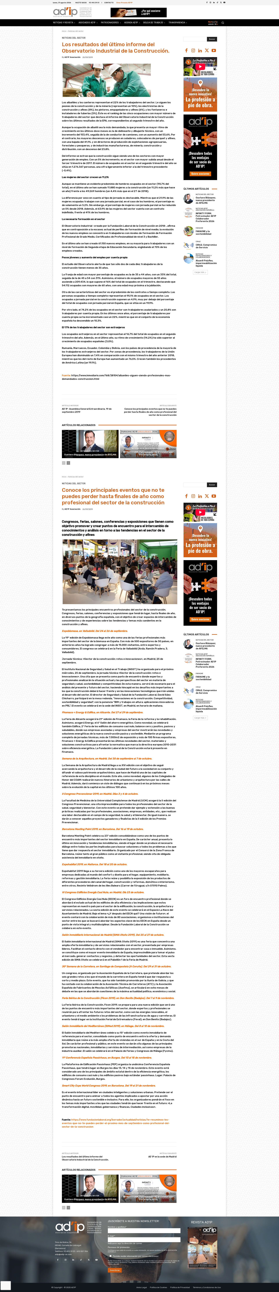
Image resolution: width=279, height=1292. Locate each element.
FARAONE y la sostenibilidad (203, 232)
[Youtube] (224, 2)
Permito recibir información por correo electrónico (135, 1256)
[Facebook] (207, 2)
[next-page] (68, 463)
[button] (222, 22)
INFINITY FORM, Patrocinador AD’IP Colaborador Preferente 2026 (148, 453)
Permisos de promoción (119, 1247)
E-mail (111, 1236)
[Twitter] (221, 2)
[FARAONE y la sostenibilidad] (189, 231)
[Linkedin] (200, 51)
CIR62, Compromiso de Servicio (206, 246)
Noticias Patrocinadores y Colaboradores (204, 255)
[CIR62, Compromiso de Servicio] (189, 245)
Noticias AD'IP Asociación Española (148, 448)
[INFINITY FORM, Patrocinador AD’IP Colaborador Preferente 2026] (148, 444)
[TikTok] (81, 1260)
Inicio (64, 31)
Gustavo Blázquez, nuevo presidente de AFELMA (90, 454)
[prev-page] (64, 463)
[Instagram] (193, 51)
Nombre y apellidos (117, 1227)
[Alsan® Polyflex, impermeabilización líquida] (189, 258)
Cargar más (199, 272)
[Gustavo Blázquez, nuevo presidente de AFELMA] (90, 444)
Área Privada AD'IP (124, 2)
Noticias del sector (76, 31)
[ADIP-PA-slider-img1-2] (139, 12)
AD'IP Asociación (73, 57)
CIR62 (198, 241)
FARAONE (199, 228)
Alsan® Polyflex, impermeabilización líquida (206, 263)
